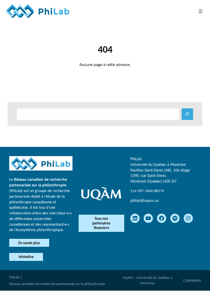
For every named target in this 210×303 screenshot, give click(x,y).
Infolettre (26, 256)
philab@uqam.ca (144, 200)
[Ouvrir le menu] (200, 11)
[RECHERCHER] (187, 114)
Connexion (192, 280)
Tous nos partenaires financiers (101, 223)
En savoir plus (29, 243)
